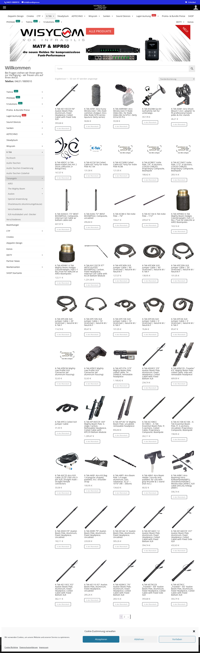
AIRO (10, 183)
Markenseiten (13, 267)
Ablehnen (139, 639)
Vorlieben (177, 639)
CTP (38, 16)
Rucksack (10, 157)
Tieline (31, 21)
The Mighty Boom (16, 188)
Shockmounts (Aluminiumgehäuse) (25, 204)
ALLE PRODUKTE (100, 31)
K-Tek (49, 16)
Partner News (13, 261)
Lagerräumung (145, 15)
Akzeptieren (101, 639)
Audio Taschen (13, 163)
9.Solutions (51, 21)
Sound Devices (123, 16)
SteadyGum (63, 16)
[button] (194, 631)
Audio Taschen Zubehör (18, 173)
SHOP (191, 16)
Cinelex (30, 16)
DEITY (179, 22)
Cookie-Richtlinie (11, 647)
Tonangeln (11, 178)
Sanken (106, 16)
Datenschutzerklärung (28, 647)
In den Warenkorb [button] (63, 128)
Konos (191, 22)
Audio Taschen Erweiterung (19, 168)
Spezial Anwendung (17, 199)
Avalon (11, 193)
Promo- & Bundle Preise (173, 16)
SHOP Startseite (14, 273)
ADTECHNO (77, 16)
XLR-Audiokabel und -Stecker (22, 214)
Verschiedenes (15, 209)
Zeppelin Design (16, 16)
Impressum (43, 647)
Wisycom (93, 16)
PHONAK (12, 21)
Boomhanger (12, 224)
